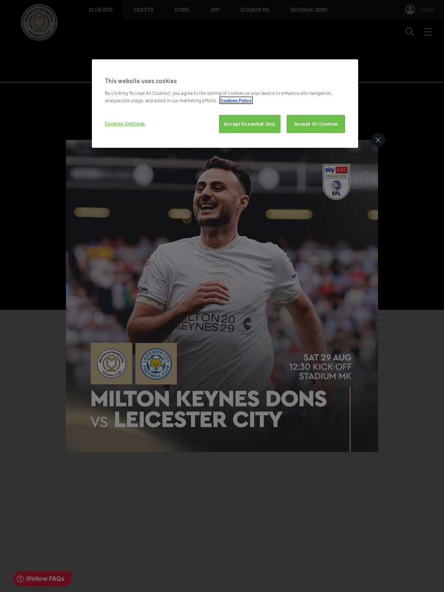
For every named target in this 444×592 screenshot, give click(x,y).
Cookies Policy (236, 100)
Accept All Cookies (316, 124)
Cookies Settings (125, 123)
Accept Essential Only (250, 124)
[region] (225, 103)
